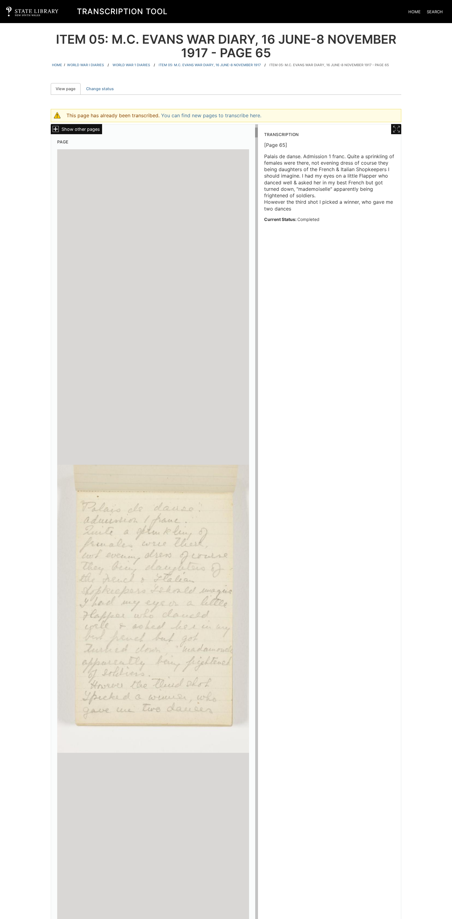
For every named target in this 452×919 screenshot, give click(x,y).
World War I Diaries (85, 65)
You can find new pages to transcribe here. (211, 115)
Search (435, 11)
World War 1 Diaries (131, 65)
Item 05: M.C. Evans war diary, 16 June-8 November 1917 (210, 65)
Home (414, 11)
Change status (100, 88)
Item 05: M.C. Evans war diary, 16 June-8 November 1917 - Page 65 (329, 65)
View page (68, 88)
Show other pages (80, 129)
